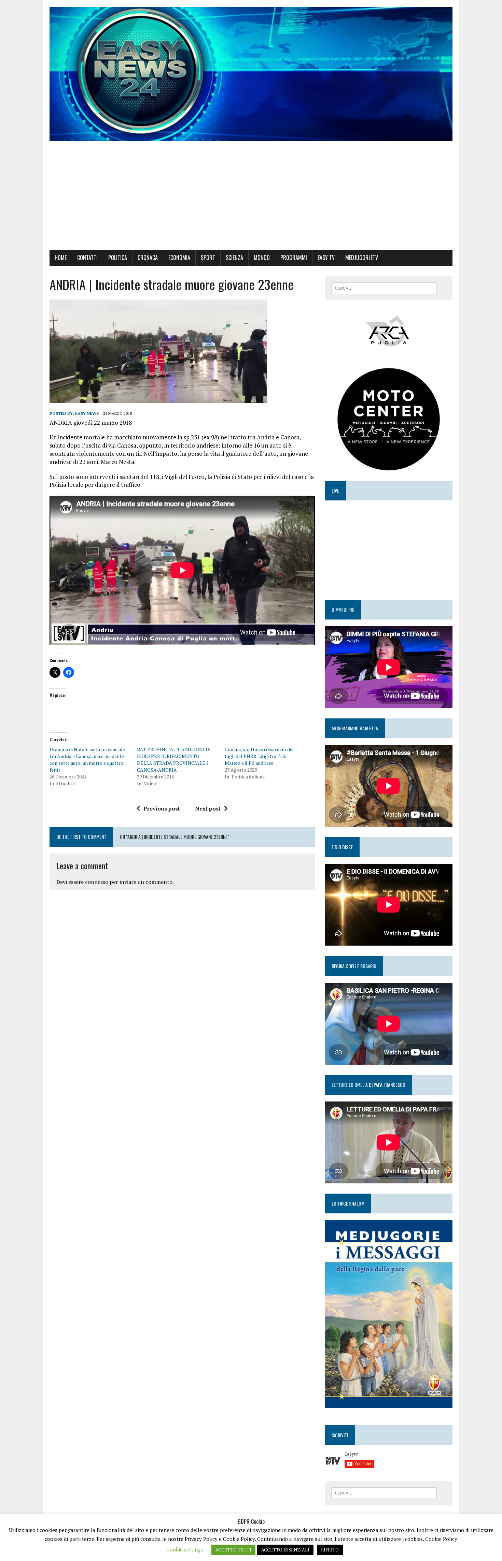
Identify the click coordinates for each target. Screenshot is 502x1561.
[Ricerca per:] (384, 287)
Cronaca (148, 257)
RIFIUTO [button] (330, 1550)
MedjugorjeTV (361, 257)
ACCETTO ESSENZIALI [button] (285, 1550)
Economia (179, 257)
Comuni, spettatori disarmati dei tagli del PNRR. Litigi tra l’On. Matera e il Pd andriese (259, 756)
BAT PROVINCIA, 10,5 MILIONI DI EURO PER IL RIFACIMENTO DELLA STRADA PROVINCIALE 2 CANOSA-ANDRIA (174, 759)
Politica (117, 257)
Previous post (161, 808)
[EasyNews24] (251, 74)
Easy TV (326, 257)
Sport (208, 257)
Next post (208, 808)
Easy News (87, 413)
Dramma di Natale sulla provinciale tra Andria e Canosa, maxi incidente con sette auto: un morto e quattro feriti (87, 759)
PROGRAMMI (293, 257)
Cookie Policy (441, 1538)
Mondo (262, 257)
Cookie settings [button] (184, 1549)
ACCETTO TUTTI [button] (233, 1550)
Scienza (234, 257)
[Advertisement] (251, 199)
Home (61, 257)
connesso (96, 882)
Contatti (87, 257)
